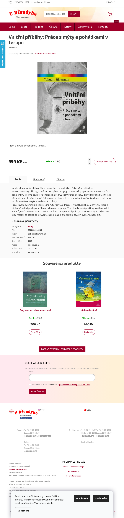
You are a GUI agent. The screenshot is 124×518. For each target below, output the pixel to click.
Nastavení (23, 510)
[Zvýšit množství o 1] (89, 160)
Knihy (30, 226)
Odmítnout (82, 498)
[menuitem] (12, 27)
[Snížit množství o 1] (89, 163)
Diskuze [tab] (61, 179)
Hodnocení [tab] (38, 179)
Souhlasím (101, 498)
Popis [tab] (18, 179)
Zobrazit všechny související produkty (62, 349)
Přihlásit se (37, 391)
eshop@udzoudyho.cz (18, 469)
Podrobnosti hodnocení (45, 53)
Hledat (73, 14)
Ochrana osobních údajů (73, 467)
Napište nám (73, 471)
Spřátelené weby (73, 476)
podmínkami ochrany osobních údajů (74, 384)
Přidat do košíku (104, 161)
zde (51, 503)
